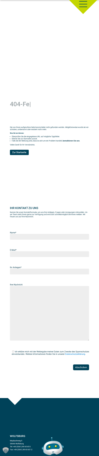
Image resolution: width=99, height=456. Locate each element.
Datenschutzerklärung (75, 354)
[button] (5, 450)
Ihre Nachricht (16, 284)
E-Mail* (13, 250)
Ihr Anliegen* (16, 267)
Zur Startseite (19, 152)
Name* (13, 232)
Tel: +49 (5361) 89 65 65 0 (20, 447)
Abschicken (81, 367)
